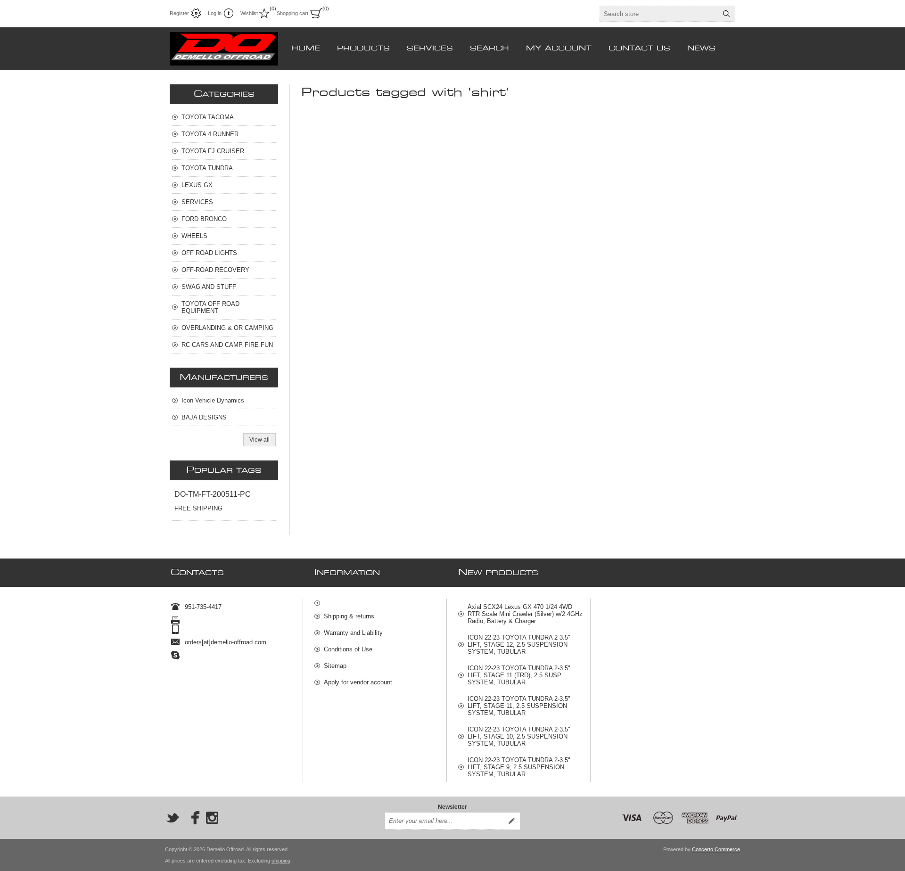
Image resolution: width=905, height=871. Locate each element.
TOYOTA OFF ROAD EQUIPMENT (210, 307)
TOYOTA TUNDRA (207, 168)
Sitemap (335, 665)
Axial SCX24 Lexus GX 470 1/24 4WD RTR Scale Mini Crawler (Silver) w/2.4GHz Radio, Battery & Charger (525, 613)
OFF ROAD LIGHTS (209, 252)
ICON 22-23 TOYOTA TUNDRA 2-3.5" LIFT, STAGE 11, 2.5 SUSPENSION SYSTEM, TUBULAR (519, 705)
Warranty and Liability (353, 632)
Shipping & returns (349, 616)
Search (726, 13)
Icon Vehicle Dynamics (212, 400)
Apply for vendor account (358, 682)
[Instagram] (212, 817)
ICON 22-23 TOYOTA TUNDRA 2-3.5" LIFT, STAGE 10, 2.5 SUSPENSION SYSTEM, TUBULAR (519, 736)
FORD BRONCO (204, 218)
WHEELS (194, 235)
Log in (215, 13)
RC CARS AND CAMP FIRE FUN (227, 344)
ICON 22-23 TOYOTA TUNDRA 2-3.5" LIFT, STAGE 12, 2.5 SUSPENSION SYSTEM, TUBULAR (519, 644)
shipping (281, 860)
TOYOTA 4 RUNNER (210, 134)
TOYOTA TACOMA (207, 117)
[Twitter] (172, 817)
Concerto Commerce (716, 849)
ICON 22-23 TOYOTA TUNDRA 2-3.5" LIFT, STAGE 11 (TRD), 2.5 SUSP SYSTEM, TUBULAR (519, 675)
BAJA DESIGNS (204, 417)
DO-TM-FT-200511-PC (212, 494)
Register (179, 13)
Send (511, 821)
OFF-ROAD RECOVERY (215, 269)
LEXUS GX (197, 185)
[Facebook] (192, 817)
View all (259, 439)
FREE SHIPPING (198, 508)
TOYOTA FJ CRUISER (212, 151)
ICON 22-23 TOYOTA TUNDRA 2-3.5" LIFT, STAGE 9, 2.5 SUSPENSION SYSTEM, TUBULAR (519, 767)
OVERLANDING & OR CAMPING (227, 327)
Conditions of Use (348, 649)
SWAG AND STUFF (208, 286)
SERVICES (197, 201)
